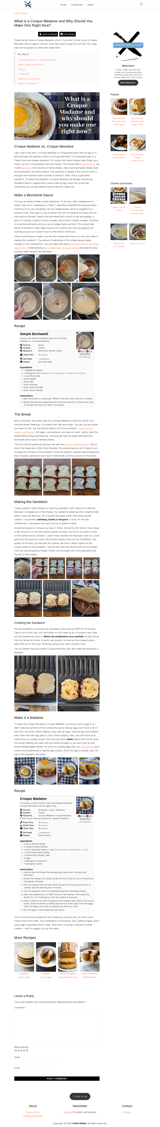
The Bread (23, 74)
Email (17, 1068)
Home (64, 5)
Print (83, 351)
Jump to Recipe (49, 34)
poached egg (87, 746)
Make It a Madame (27, 83)
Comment (20, 1007)
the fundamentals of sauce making (61, 248)
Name (17, 1057)
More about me (127, 83)
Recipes (24, 13)
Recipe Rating (21, 1047)
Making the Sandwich (29, 79)
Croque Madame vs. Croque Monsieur (37, 60)
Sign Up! (68, 1112)
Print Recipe (69, 34)
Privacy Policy (33, 1112)
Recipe (21, 69)
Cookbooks (77, 5)
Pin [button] (90, 351)
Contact (127, 1112)
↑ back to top (80, 1096)
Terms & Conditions (33, 1116)
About (90, 5)
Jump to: (25, 54)
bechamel (26, 168)
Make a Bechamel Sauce (30, 64)
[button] (81, 354)
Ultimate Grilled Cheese (76, 444)
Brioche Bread (87, 164)
